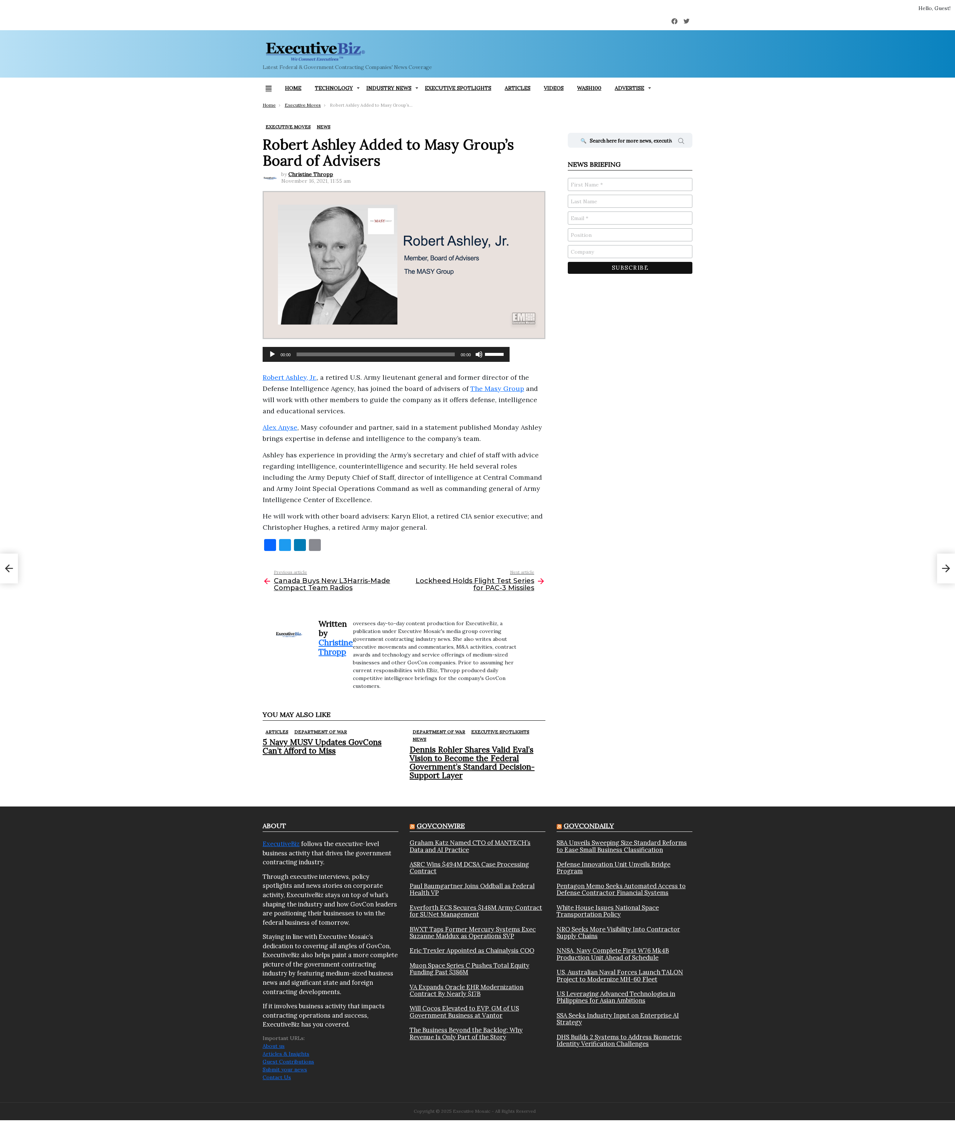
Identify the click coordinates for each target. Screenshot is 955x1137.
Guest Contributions (288, 1061)
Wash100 (589, 88)
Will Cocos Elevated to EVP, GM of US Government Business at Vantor (464, 1012)
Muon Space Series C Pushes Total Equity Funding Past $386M (469, 969)
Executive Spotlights (458, 88)
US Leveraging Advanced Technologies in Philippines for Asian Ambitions (616, 997)
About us (274, 1046)
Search (681, 142)
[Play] (272, 354)
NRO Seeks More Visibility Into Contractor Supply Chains (618, 933)
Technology (334, 88)
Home (293, 88)
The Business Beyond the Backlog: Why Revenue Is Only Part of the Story (466, 1033)
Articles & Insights (286, 1053)
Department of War (320, 731)
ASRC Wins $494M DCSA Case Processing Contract (469, 868)
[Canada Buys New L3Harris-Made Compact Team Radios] (9, 568)
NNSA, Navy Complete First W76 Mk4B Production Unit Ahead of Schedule (613, 954)
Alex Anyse (280, 427)
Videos (554, 88)
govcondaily (589, 825)
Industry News (388, 88)
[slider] (495, 353)
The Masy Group (497, 388)
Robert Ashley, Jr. (290, 377)
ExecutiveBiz (281, 844)
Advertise (629, 88)
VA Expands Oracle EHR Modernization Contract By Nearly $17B (466, 990)
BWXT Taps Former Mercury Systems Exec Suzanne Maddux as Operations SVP (473, 933)
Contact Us (277, 1077)
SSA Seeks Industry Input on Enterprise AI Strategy (618, 1019)
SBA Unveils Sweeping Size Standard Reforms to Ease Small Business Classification (622, 846)
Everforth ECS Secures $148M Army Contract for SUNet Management (476, 911)
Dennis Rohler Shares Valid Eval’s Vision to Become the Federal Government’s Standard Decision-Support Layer (472, 763)
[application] (386, 354)
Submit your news (285, 1069)
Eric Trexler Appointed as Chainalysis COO (472, 950)
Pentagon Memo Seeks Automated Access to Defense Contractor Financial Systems (621, 889)
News (419, 739)
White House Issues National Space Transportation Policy (608, 911)
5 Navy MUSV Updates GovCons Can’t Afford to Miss (322, 746)
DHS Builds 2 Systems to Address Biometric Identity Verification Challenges (619, 1040)
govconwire (441, 825)
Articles (517, 88)
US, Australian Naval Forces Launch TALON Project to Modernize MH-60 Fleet (620, 976)
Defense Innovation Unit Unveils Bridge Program (613, 868)
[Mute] (479, 354)
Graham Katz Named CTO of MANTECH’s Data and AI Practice (470, 846)
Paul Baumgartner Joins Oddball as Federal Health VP (472, 889)
